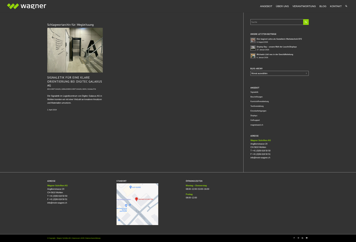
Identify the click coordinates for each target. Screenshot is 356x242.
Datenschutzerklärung (92, 238)
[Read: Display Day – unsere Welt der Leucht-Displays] (252, 48)
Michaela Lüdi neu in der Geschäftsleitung (275, 54)
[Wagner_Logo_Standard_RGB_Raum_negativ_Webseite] (26, 6)
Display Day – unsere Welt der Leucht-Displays (277, 47)
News (84, 89)
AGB (82, 238)
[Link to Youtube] (307, 238)
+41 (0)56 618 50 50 (261, 150)
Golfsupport (255, 120)
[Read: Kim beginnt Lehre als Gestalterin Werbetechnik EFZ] (252, 40)
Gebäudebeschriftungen (71, 89)
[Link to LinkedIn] (302, 238)
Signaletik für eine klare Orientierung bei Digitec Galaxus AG (74, 81)
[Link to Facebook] (294, 238)
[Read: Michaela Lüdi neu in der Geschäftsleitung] (252, 55)
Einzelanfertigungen (258, 111)
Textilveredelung (257, 106)
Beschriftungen (54, 89)
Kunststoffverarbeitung (259, 101)
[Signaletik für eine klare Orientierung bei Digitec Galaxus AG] (75, 50)
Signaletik (91, 89)
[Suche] (346, 6)
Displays (253, 116)
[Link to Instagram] (298, 238)
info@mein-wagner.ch (260, 157)
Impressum (76, 238)
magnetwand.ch (256, 125)
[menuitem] (266, 6)
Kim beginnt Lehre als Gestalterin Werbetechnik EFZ (279, 39)
